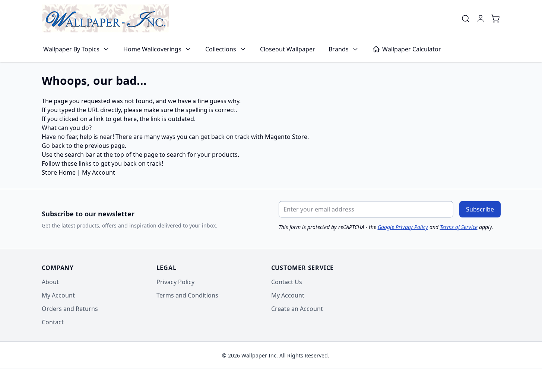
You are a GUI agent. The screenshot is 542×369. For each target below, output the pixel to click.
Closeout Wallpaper (287, 49)
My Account (98, 172)
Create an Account (297, 309)
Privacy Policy (175, 282)
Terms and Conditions (187, 295)
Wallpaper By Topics (71, 49)
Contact (53, 322)
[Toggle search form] (465, 18)
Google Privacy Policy (403, 226)
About (50, 282)
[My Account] (480, 18)
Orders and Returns (70, 309)
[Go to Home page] (105, 18)
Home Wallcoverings (152, 49)
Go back (53, 145)
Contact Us (286, 282)
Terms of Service (459, 226)
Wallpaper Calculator (411, 49)
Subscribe (480, 209)
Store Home (59, 172)
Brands (339, 49)
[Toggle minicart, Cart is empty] (495, 18)
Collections (220, 49)
